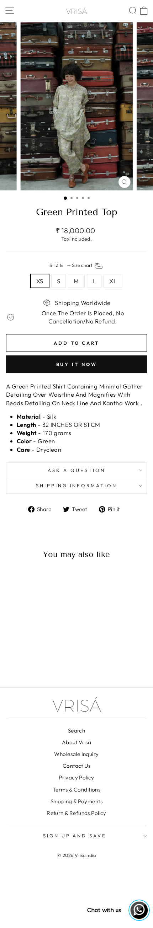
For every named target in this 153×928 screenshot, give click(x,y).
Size (71, 265)
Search (76, 730)
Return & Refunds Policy (76, 813)
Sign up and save (75, 835)
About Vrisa (76, 742)
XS (39, 281)
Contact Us (76, 765)
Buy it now (76, 364)
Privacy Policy (76, 777)
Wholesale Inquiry (76, 754)
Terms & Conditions (76, 789)
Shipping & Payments (76, 801)
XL (113, 281)
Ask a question (76, 470)
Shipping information (76, 485)
